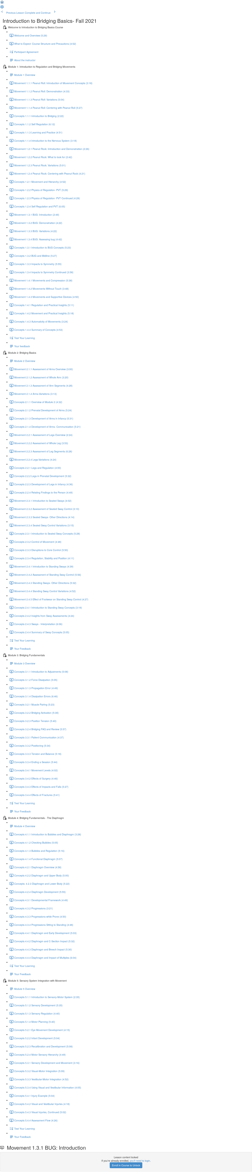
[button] (2, 3)
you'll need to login (140, 1160)
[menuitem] (2, 8)
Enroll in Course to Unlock (126, 1165)
